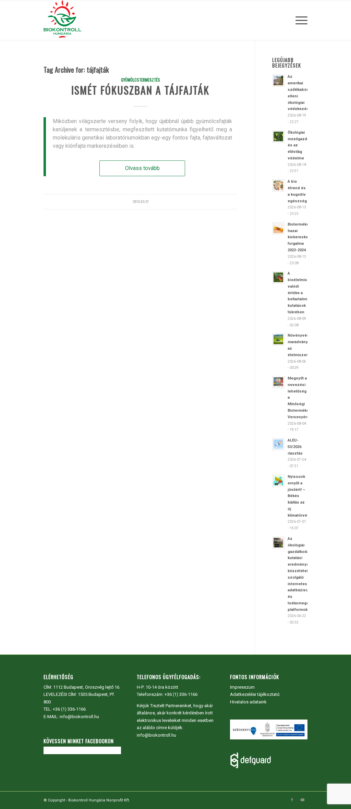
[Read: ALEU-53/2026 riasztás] (278, 444)
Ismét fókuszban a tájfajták (140, 90)
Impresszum (242, 687)
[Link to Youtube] (302, 800)
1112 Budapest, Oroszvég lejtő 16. (86, 687)
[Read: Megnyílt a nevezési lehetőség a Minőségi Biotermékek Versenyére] (278, 382)
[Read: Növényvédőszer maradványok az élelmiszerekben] (278, 339)
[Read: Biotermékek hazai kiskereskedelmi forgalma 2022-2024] (278, 228)
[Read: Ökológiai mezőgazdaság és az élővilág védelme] (278, 136)
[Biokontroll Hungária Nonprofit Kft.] (62, 20)
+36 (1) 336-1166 (69, 709)
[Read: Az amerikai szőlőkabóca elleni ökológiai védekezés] (278, 80)
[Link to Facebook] (292, 800)
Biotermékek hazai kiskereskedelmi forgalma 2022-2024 (303, 237)
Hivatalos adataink (248, 701)
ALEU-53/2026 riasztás (295, 447)
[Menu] (299, 20)
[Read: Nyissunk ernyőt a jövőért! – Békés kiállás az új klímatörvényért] (278, 480)
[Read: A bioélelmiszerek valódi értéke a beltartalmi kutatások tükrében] (278, 277)
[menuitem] (299, 20)
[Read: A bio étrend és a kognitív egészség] (278, 185)
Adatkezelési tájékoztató (255, 694)
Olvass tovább (142, 168)
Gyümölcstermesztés (140, 80)
